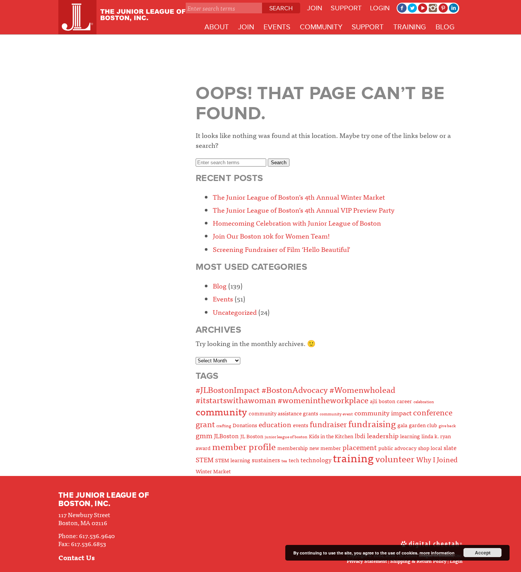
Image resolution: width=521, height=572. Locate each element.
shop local (430, 448)
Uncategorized (235, 311)
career (404, 401)
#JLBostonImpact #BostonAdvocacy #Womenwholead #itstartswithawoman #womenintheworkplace (296, 394)
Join (314, 8)
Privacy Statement (367, 561)
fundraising (372, 423)
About (216, 27)
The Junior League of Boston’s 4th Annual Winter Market (299, 196)
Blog (445, 27)
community (221, 411)
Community (321, 27)
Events (277, 27)
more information (437, 553)
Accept (482, 552)
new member (325, 448)
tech (294, 460)
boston (387, 401)
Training (409, 27)
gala (402, 425)
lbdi (360, 436)
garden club (423, 425)
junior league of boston (286, 436)
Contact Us (76, 557)
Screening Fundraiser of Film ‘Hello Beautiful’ (281, 249)
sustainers (266, 460)
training (353, 457)
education (275, 424)
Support (346, 8)
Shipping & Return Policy (418, 561)
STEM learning (232, 460)
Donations (245, 425)
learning (410, 436)
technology (316, 460)
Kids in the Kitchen (331, 436)
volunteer (395, 458)
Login (380, 8)
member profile (244, 446)
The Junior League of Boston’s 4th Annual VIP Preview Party (303, 209)
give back (447, 425)
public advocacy (397, 448)
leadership (383, 435)
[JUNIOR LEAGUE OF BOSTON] (121, 17)
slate (450, 447)
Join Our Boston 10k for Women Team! (271, 235)
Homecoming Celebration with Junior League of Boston (297, 222)
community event (336, 413)
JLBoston (226, 436)
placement (360, 447)
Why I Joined (437, 459)
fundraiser (328, 423)
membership (292, 448)
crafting (223, 425)
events (300, 425)
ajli (373, 401)
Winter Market (213, 471)
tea (284, 460)
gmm (204, 435)
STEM (205, 459)
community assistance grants (283, 413)
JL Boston (251, 436)
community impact (383, 412)
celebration (423, 401)
